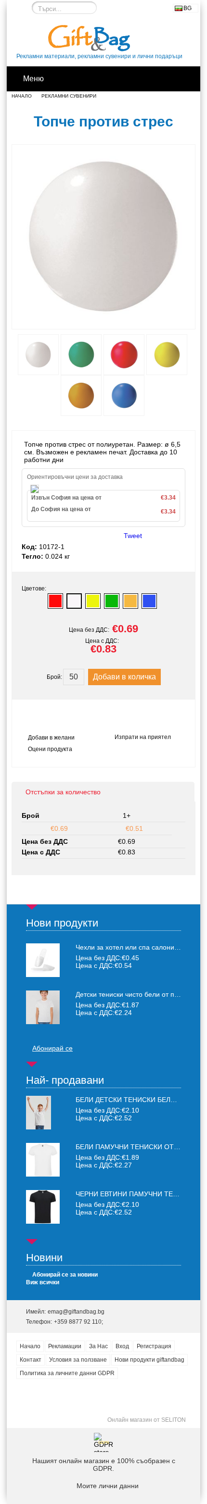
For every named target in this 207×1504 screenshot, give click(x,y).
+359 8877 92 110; (78, 1321)
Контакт (30, 1359)
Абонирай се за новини (65, 1274)
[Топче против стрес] (103, 320)
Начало (22, 96)
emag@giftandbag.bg (76, 1311)
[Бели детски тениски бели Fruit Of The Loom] (38, 1127)
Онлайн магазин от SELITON (146, 1419)
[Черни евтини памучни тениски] (43, 1221)
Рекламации (64, 1346)
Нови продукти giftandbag (149, 1359)
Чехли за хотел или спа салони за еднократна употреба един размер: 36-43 (128, 947)
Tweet (133, 535)
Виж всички (42, 1282)
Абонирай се (52, 1048)
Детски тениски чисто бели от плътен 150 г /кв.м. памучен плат (128, 994)
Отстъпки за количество (63, 792)
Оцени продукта (50, 749)
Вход (122, 1346)
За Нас (98, 1346)
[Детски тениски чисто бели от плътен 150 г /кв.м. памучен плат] (43, 1007)
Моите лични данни (108, 1486)
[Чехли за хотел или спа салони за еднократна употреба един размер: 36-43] (43, 960)
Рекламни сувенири (68, 96)
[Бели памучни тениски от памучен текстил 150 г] (43, 1174)
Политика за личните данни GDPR (67, 1373)
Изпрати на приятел (143, 737)
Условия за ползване (78, 1359)
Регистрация (154, 1346)
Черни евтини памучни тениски (136, 1194)
